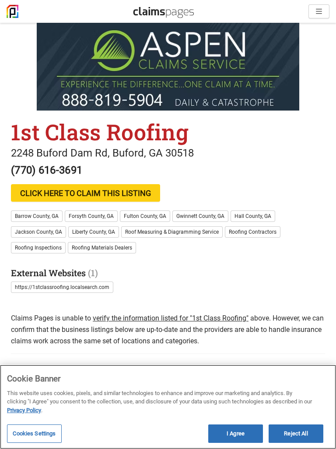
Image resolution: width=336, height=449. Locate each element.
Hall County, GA (252, 216)
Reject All (296, 433)
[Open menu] (318, 11)
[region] (168, 407)
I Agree (236, 433)
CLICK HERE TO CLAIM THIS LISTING (85, 193)
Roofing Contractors (252, 232)
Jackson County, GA (38, 232)
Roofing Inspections (38, 248)
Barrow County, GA (37, 216)
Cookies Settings (34, 433)
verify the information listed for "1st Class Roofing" (170, 318)
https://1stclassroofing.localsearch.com (62, 287)
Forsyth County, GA (91, 216)
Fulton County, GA (145, 216)
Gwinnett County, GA (200, 216)
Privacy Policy (24, 410)
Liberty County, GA (93, 232)
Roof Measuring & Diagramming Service (172, 232)
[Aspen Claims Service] (168, 66)
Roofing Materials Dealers (102, 248)
